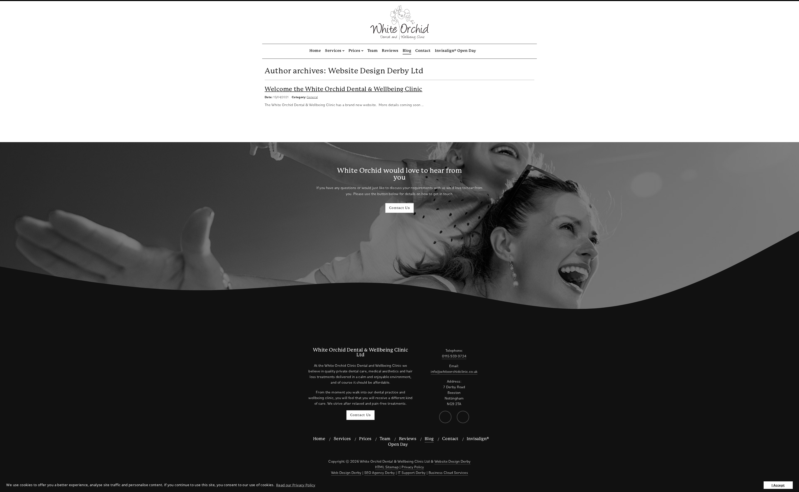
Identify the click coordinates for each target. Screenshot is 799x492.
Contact (423, 50)
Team (372, 50)
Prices (354, 50)
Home (315, 50)
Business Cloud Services (448, 472)
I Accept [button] (778, 485)
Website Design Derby (452, 461)
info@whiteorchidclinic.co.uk (454, 371)
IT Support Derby (412, 472)
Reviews (390, 50)
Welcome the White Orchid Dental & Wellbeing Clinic (343, 89)
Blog (407, 50)
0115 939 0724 (454, 356)
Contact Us (399, 208)
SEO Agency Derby (379, 472)
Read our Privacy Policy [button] (295, 485)
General (312, 97)
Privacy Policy (413, 466)
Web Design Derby (346, 472)
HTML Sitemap (387, 466)
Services (333, 50)
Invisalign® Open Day (455, 50)
